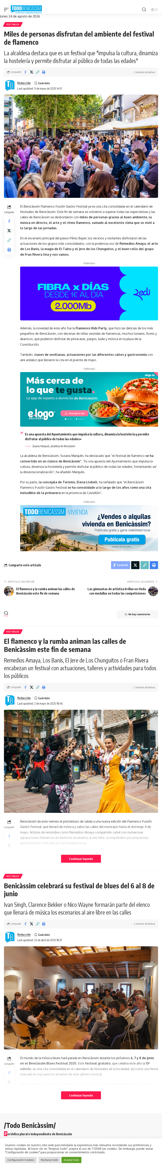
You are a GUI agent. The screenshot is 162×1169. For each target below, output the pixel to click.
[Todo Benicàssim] (26, 9)
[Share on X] (31, 72)
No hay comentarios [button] (139, 614)
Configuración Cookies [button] (20, 1159)
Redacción (24, 83)
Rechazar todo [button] (49, 1159)
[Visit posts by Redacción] (10, 86)
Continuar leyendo (81, 859)
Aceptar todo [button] (71, 1159)
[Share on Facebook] (25, 72)
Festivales (12, 24)
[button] (7, 9)
